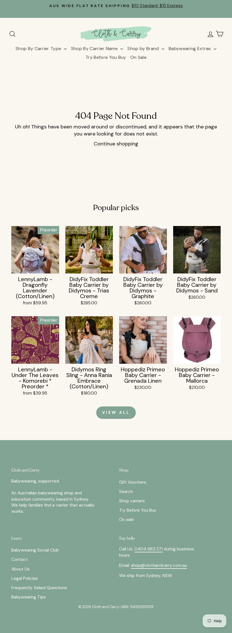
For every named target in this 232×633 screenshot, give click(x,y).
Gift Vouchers (132, 482)
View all (116, 412)
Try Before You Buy (105, 57)
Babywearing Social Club (35, 550)
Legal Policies (24, 578)
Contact (19, 559)
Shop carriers (132, 501)
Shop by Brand (143, 48)
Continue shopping (116, 143)
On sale (126, 519)
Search (126, 491)
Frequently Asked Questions (39, 588)
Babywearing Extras (190, 48)
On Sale (138, 57)
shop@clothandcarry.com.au (159, 565)
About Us (20, 569)
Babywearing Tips (28, 597)
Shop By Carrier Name (95, 48)
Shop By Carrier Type (39, 48)
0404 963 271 (148, 549)
